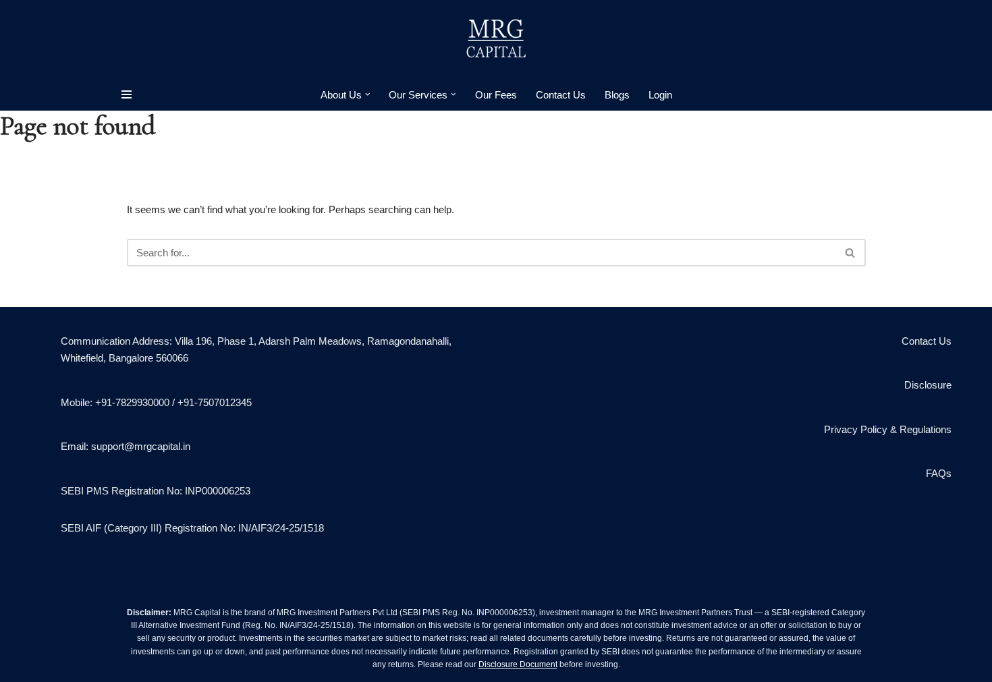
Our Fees (496, 95)
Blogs (617, 95)
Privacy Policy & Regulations (888, 429)
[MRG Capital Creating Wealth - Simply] (496, 39)
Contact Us (561, 95)
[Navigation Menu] (126, 94)
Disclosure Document (517, 664)
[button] (367, 94)
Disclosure (928, 385)
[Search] (850, 252)
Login (660, 95)
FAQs (939, 473)
